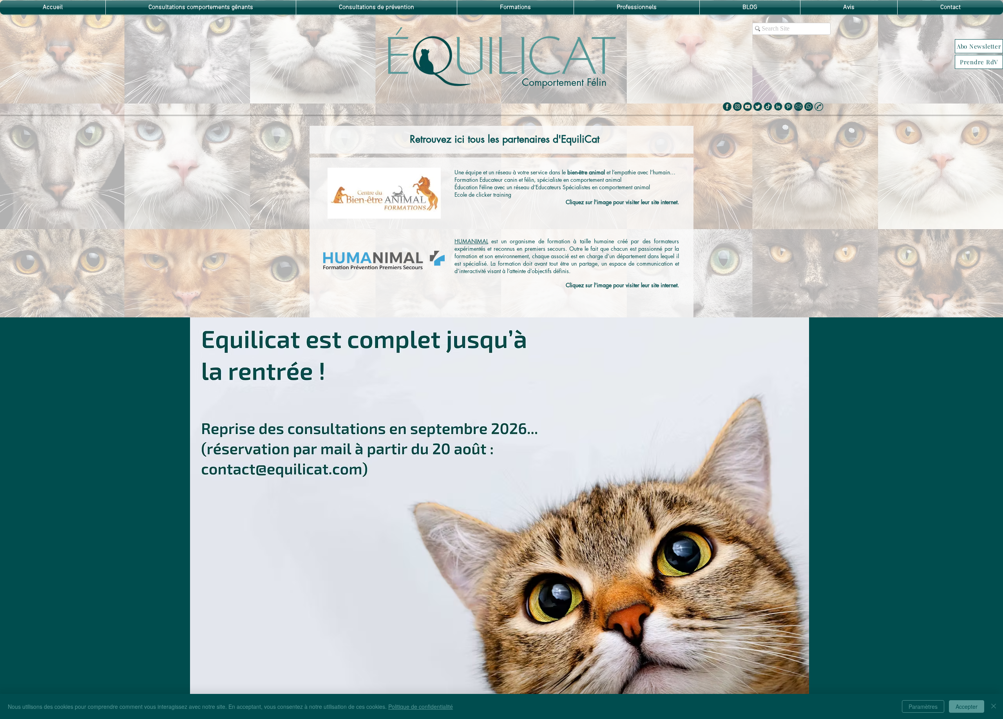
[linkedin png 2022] (778, 106)
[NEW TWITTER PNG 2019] (757, 106)
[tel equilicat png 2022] (819, 106)
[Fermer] (993, 706)
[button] (979, 46)
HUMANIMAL (471, 241)
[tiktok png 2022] (768, 106)
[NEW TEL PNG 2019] (808, 106)
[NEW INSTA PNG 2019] (737, 106)
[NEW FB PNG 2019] (727, 106)
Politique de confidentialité (420, 706)
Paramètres (923, 706)
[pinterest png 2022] (788, 106)
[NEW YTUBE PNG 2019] (747, 106)
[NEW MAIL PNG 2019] (798, 106)
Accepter (967, 706)
